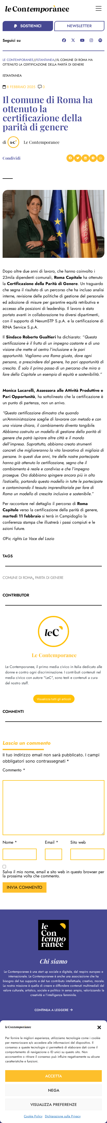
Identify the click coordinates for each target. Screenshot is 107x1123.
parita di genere (49, 577)
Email (51, 842)
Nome (10, 842)
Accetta (53, 1076)
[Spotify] (100, 40)
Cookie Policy (33, 1116)
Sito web (78, 842)
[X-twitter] (73, 40)
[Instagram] (91, 40)
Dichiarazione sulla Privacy (63, 1116)
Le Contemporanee (41, 142)
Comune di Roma (18, 577)
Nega (53, 1090)
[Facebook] (64, 40)
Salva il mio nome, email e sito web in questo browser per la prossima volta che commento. (53, 874)
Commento (14, 770)
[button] (99, 1027)
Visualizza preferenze (53, 1104)
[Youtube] (82, 40)
